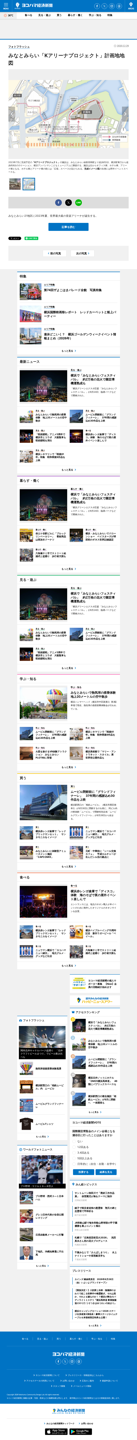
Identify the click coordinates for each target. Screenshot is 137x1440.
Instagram (112, 6)
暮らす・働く (75, 15)
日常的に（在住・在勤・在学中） (97, 1163)
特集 (109, 15)
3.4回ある (83, 1152)
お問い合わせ (68, 1380)
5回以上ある (84, 1158)
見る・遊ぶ (44, 15)
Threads (119, 6)
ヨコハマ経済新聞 (33, 5)
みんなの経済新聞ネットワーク (68, 1411)
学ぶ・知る (95, 15)
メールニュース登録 (82, 1386)
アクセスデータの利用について (40, 1380)
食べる (28, 15)
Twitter (104, 6)
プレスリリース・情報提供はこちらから (86, 1375)
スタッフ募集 (59, 1386)
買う (59, 15)
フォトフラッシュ (19, 46)
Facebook (97, 6)
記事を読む (68, 227)
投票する (84, 1172)
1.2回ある (83, 1146)
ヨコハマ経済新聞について (48, 1375)
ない (80, 1141)
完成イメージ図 (92, 168)
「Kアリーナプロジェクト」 (46, 162)
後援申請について (110, 1380)
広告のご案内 (88, 1380)
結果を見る (106, 1172)
